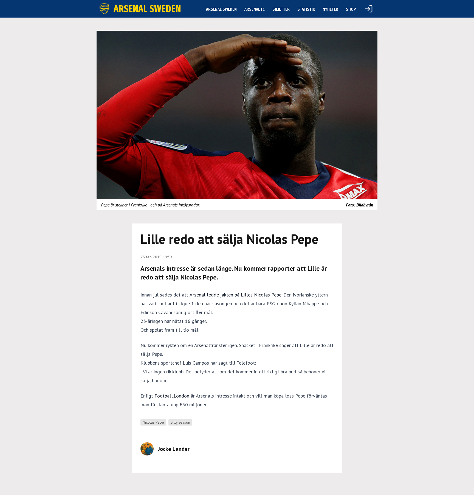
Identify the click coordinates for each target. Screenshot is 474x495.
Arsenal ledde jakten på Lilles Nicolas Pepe (235, 295)
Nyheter (330, 9)
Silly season (180, 422)
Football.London (171, 396)
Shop (351, 9)
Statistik (306, 9)
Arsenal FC (254, 9)
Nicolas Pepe (153, 422)
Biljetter (281, 9)
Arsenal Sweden (221, 9)
